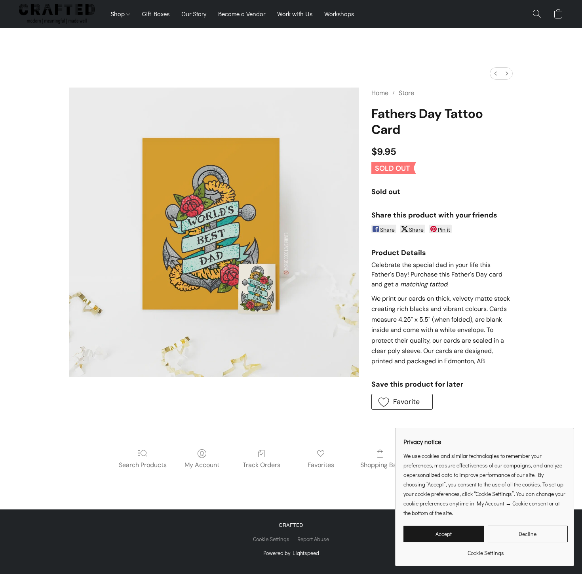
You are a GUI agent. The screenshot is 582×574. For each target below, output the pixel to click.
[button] (57, 14)
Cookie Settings (271, 539)
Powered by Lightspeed (291, 553)
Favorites (321, 465)
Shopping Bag (380, 465)
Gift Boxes (155, 14)
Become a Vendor (241, 14)
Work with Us (294, 14)
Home (379, 93)
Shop (118, 14)
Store (406, 93)
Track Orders (261, 465)
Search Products (143, 465)
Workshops (339, 14)
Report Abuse (313, 539)
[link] (485, 550)
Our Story (193, 14)
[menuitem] (495, 73)
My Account (201, 465)
